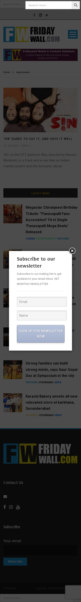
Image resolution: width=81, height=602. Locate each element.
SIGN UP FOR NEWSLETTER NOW (41, 333)
